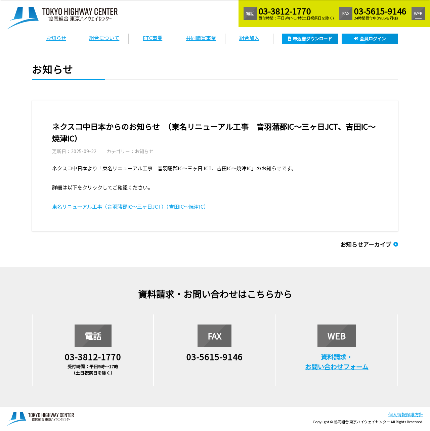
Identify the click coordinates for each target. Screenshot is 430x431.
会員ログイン (373, 38)
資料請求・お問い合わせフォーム (337, 361)
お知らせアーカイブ (365, 244)
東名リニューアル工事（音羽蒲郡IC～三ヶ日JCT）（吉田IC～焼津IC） (130, 206)
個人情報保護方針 (405, 414)
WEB (418, 13)
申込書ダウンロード (312, 38)
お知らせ (56, 37)
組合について (104, 37)
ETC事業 (152, 37)
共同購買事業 (201, 37)
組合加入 (249, 37)
